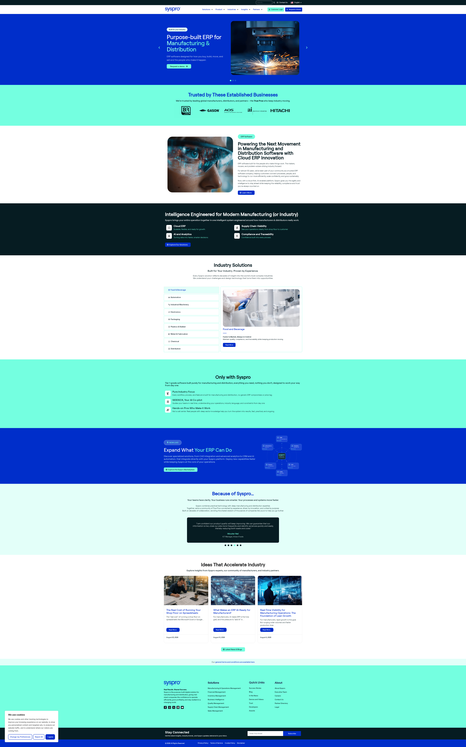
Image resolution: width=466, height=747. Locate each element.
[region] (31, 726)
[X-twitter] (173, 707)
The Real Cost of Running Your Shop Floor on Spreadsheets (183, 611)
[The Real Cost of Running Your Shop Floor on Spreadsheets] (186, 590)
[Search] (273, 2)
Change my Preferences (20, 737)
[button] (207, 10)
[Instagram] (169, 707)
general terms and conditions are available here (234, 662)
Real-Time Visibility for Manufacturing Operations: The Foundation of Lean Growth (278, 612)
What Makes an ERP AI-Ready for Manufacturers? (231, 611)
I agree (50, 737)
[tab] (191, 290)
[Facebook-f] (165, 707)
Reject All (39, 737)
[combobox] (264, 2)
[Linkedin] (178, 707)
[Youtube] (182, 707)
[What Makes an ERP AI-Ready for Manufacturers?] (233, 590)
